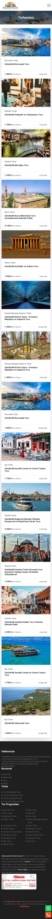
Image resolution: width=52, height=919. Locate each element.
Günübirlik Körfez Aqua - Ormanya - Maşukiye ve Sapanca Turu (21, 318)
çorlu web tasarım (26, 906)
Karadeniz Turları (33, 838)
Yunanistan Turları (10, 826)
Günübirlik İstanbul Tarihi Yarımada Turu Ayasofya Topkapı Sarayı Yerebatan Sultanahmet (24, 572)
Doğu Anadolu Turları (35, 835)
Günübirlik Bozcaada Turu (17, 64)
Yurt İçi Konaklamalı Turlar (13, 795)
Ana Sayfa (7, 774)
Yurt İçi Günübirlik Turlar (12, 792)
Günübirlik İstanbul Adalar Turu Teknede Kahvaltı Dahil (24, 623)
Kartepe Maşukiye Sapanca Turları (37, 820)
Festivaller (31, 813)
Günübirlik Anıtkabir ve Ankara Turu (21, 266)
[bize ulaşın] (48, 908)
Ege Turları (31, 841)
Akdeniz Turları (8, 844)
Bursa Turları (32, 826)
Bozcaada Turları (9, 838)
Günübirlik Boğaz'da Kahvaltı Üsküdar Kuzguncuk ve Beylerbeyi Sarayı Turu (22, 520)
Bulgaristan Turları (10, 816)
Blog (4, 780)
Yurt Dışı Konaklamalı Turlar (13, 801)
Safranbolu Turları (34, 829)
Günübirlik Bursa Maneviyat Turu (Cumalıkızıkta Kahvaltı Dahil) (20, 217)
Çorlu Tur (10, 5)
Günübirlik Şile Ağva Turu (16, 165)
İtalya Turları (32, 810)
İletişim (5, 784)
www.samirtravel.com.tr (12, 856)
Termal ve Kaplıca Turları (12, 832)
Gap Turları (7, 841)
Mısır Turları (31, 816)
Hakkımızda (7, 777)
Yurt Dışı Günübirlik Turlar (12, 798)
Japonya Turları (9, 810)
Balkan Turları (8, 819)
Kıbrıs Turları (7, 813)
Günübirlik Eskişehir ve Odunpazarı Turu (24, 114)
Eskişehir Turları (33, 832)
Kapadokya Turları (10, 835)
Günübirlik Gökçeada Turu (17, 723)
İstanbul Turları (8, 829)
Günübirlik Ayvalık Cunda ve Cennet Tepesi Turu (25, 469)
